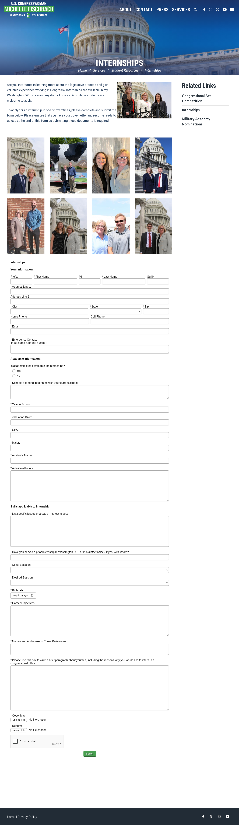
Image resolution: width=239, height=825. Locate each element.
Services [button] (181, 9)
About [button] (125, 9)
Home (82, 70)
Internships (119, 63)
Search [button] (195, 9)
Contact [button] (144, 9)
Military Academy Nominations (196, 121)
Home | (12, 817)
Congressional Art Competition (196, 98)
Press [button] (162, 9)
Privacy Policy (27, 817)
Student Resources (124, 70)
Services (99, 70)
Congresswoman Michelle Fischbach (32, 10)
